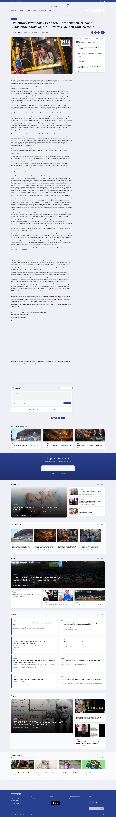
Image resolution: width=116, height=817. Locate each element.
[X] (102, 1)
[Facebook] (100, 1)
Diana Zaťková (71, 646)
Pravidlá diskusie (73, 800)
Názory (28, 10)
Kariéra (32, 800)
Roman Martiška (89, 494)
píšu (36, 83)
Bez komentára (42, 10)
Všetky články (100, 484)
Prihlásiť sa (67, 403)
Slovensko (13, 10)
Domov (12, 15)
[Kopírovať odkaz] (103, 32)
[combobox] (94, 10)
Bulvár (50, 10)
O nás (32, 796)
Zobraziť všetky (100, 757)
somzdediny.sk (32, 757)
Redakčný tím (34, 798)
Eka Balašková (25, 649)
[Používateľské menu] (103, 10)
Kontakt (90, 796)
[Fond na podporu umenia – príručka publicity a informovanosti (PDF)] (55, 803)
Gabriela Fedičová (89, 504)
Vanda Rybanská (71, 685)
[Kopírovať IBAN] (72, 468)
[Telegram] (104, 1)
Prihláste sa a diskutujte (66, 388)
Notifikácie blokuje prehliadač (96, 808)
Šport (34, 10)
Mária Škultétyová (72, 666)
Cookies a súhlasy (73, 798)
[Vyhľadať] (87, 11)
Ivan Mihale (21, 549)
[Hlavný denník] (58, 6)
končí (12, 290)
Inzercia (51, 796)
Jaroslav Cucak (24, 515)
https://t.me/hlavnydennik (40, 363)
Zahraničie (21, 10)
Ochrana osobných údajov (74, 796)
